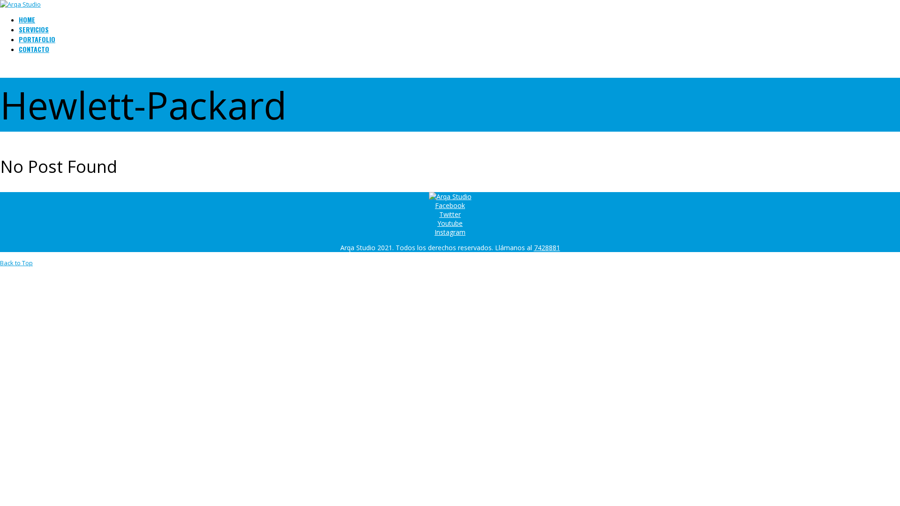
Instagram (450, 232)
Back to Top (16, 263)
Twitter (450, 214)
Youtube (450, 223)
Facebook (450, 205)
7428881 (547, 247)
